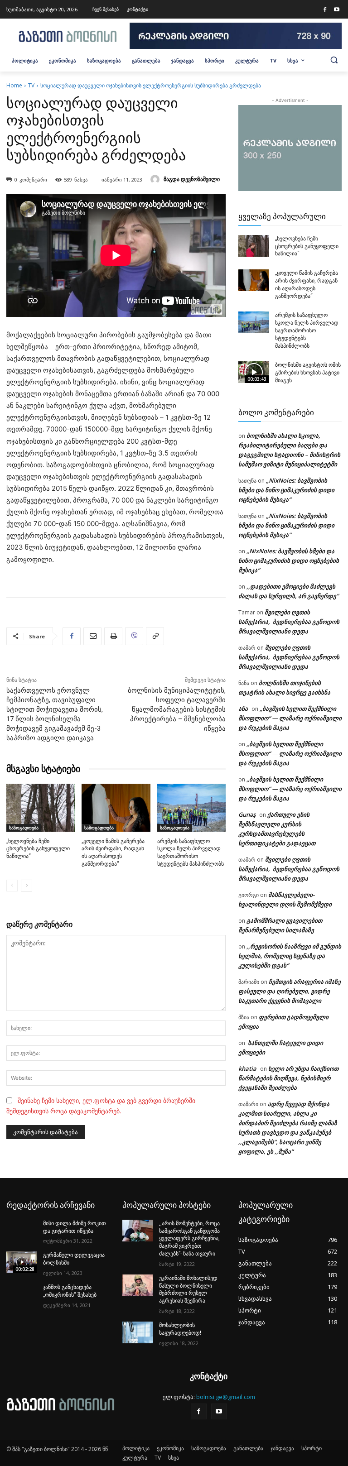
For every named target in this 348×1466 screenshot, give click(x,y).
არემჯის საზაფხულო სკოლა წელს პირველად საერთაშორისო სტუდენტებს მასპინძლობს (306, 330)
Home (14, 85)
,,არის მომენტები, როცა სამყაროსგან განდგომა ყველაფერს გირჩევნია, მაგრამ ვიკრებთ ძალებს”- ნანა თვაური (189, 1238)
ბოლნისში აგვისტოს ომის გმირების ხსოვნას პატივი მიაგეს (308, 372)
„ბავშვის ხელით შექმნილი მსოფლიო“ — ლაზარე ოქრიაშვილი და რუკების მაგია (290, 718)
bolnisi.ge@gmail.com (225, 1397)
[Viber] (134, 636)
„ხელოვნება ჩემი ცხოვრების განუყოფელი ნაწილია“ (38, 849)
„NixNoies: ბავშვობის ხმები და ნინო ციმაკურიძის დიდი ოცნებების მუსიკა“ (286, 489)
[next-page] (26, 885)
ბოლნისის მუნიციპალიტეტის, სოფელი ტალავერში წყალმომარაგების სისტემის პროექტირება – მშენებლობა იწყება (177, 709)
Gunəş (247, 814)
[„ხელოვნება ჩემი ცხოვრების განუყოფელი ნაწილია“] (40, 808)
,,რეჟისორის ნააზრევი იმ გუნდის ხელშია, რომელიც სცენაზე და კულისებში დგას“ (289, 955)
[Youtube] (337, 10)
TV (31, 85)
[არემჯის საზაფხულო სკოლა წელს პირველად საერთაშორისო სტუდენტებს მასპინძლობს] (191, 808)
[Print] (113, 636)
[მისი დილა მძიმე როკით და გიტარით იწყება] (21, 1230)
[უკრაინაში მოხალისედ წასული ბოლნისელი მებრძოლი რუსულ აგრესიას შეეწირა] (137, 1285)
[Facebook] (325, 10)
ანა (243, 708)
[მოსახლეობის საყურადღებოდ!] (137, 1332)
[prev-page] (12, 885)
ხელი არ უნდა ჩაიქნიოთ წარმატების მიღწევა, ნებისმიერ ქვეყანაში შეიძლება (288, 1078)
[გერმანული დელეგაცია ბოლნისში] (21, 1262)
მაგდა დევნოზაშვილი (192, 179)
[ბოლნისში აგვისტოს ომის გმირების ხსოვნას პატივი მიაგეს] (253, 372)
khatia (247, 1068)
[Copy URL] (155, 636)
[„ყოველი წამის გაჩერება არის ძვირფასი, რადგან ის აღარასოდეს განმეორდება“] (116, 808)
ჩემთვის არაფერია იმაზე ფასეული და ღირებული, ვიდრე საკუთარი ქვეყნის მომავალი (289, 991)
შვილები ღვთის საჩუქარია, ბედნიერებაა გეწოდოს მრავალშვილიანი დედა (288, 621)
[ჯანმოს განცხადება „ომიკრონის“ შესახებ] (21, 1294)
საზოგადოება (24, 827)
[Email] (92, 636)
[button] (334, 59)
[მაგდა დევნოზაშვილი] (156, 179)
